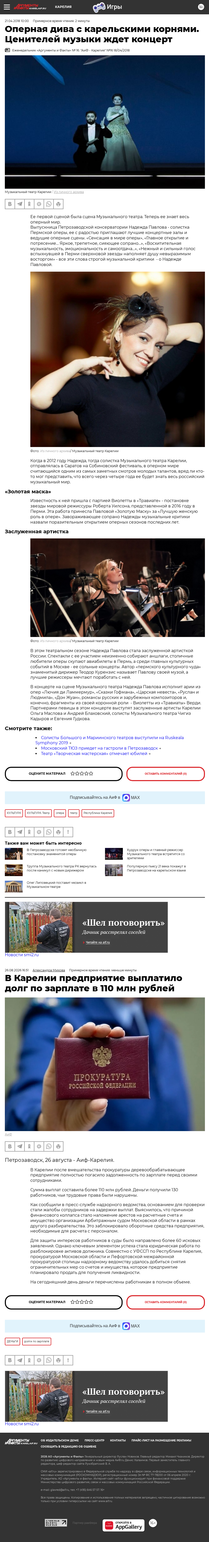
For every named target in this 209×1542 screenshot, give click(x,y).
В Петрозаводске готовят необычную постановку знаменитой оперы (56, 852)
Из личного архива (69, 192)
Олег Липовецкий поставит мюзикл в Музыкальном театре (56, 885)
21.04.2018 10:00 (17, 21)
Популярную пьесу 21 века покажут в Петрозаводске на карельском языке (156, 868)
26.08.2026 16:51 (17, 970)
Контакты (118, 1440)
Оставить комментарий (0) (166, 773)
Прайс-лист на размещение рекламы (161, 1440)
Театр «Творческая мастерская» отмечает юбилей (94, 753)
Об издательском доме (60, 1440)
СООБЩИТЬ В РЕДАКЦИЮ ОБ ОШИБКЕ (68, 1446)
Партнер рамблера (85, 1522)
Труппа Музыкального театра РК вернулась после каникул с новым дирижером (62, 868)
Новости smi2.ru (22, 954)
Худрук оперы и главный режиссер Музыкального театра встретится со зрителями (156, 854)
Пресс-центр (94, 1440)
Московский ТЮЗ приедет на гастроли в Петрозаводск (99, 748)
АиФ (8, 1134)
